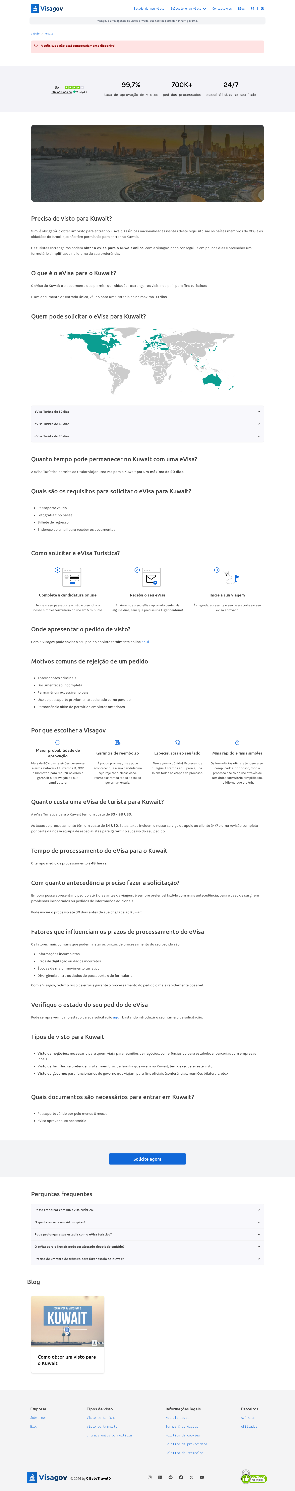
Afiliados (249, 1426)
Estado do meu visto (149, 8)
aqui (145, 642)
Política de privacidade (186, 1444)
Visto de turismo (101, 1417)
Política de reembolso (184, 1453)
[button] (257, 8)
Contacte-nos (222, 8)
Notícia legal (177, 1417)
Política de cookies (183, 1435)
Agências (248, 1417)
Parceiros (249, 1408)
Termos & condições (182, 1426)
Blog (241, 8)
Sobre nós (38, 1417)
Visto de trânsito (102, 1426)
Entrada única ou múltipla (109, 1435)
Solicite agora (147, 1159)
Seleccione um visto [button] (186, 8)
